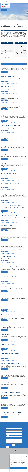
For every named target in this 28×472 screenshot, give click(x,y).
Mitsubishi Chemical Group (5, 470)
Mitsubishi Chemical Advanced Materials (6, 32)
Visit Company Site (4, 10)
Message (7, 438)
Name (7, 427)
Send (7, 446)
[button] (26, 456)
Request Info (4, 71)
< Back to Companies (4, 4)
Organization (8, 435)
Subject (7, 432)
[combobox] (14, 434)
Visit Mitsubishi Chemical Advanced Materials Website (9, 73)
